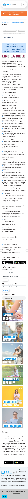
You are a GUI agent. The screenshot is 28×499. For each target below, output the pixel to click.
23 (2, 227)
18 (2, 187)
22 (2, 219)
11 (2, 138)
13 (2, 151)
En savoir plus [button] (16, 493)
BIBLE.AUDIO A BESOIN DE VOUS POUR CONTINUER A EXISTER (14, 13)
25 (2, 244)
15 (2, 165)
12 (2, 141)
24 (2, 236)
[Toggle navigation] (23, 4)
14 (2, 161)
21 (2, 211)
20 (2, 205)
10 (2, 133)
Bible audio (21, 469)
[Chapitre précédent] (1, 250)
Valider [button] (4, 496)
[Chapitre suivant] (27, 250)
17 (2, 180)
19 (2, 193)
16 (2, 170)
